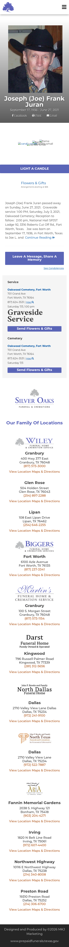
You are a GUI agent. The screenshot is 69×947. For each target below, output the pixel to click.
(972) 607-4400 (34, 845)
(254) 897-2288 (34, 495)
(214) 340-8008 (34, 874)
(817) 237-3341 (34, 569)
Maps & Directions (46, 472)
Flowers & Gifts (33, 183)
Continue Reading (38, 238)
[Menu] (64, 7)
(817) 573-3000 (35, 466)
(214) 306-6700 (34, 904)
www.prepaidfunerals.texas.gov (34, 941)
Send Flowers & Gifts (34, 328)
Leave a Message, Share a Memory (35, 258)
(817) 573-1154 (35, 618)
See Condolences (54, 268)
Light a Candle (34, 168)
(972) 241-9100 (34, 715)
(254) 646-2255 (34, 525)
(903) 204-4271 (34, 816)
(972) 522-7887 (35, 765)
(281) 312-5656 (34, 666)
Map (29, 302)
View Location (20, 472)
